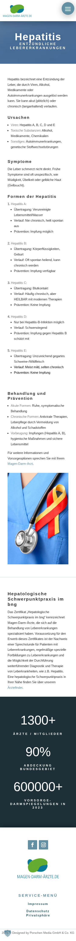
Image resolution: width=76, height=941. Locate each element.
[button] (68, 8)
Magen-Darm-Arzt (20, 463)
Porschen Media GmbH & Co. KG (52, 932)
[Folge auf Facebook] (32, 844)
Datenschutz (38, 911)
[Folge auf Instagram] (43, 844)
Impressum (38, 904)
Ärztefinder (15, 687)
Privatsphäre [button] (38, 915)
